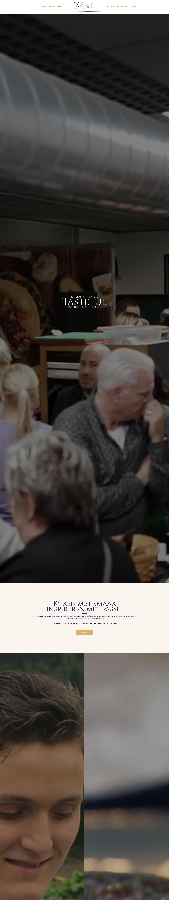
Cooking (42, 7)
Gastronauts (112, 7)
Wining (60, 7)
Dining (52, 7)
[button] (84, 632)
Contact (134, 7)
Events (124, 7)
